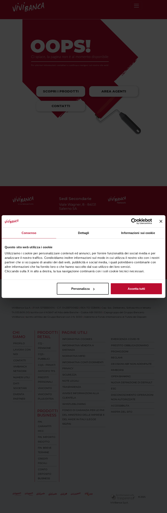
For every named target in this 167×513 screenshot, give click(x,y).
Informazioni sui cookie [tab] (138, 232)
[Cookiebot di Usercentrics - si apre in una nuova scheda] (134, 221)
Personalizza (80, 288)
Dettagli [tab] (83, 232)
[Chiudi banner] (160, 221)
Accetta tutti (136, 288)
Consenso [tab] (29, 232)
